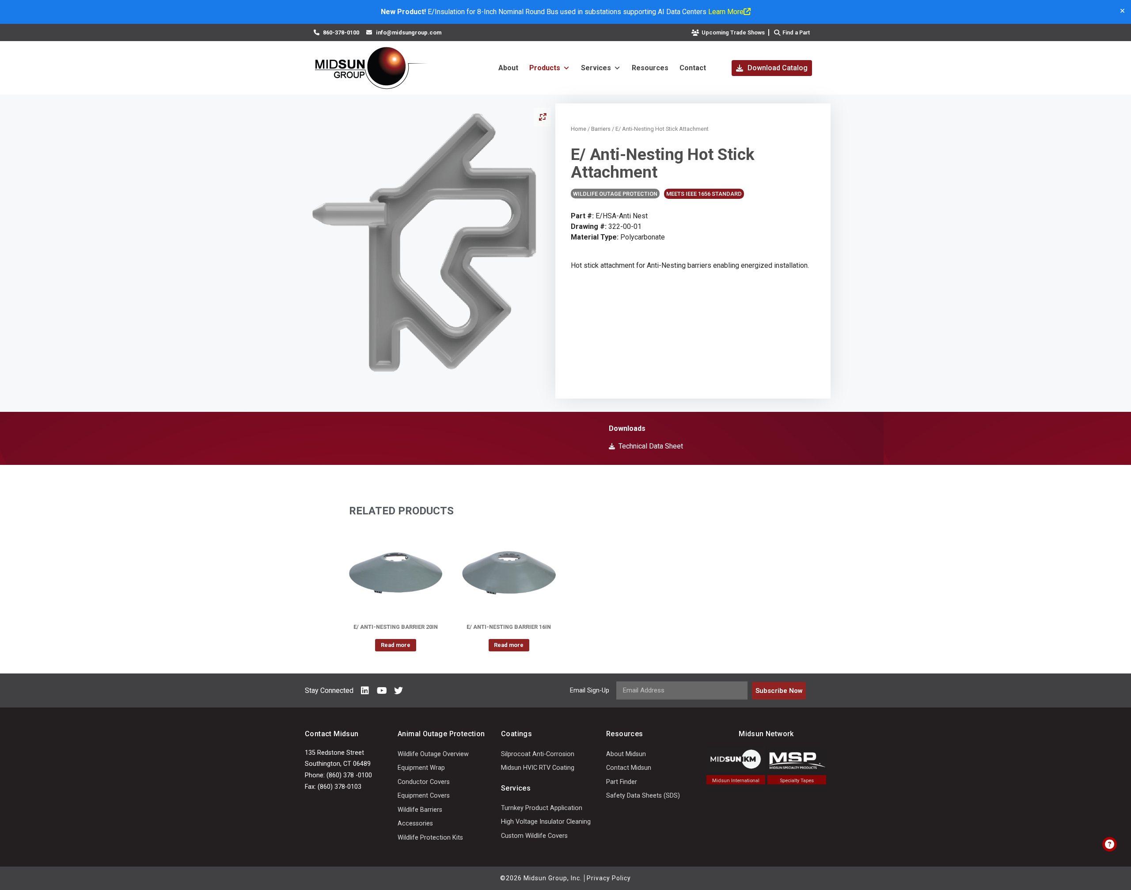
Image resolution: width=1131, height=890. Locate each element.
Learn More (726, 12)
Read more (395, 645)
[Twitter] (398, 690)
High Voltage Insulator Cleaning (546, 821)
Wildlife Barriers (420, 810)
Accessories (415, 823)
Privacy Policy (609, 878)
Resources (650, 68)
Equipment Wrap (421, 768)
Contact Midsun (628, 768)
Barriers (601, 129)
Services (596, 68)
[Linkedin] (365, 690)
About (508, 68)
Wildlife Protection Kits (430, 837)
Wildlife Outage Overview (433, 754)
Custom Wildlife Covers (534, 836)
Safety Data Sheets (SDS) (643, 795)
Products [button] (544, 68)
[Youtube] (381, 690)
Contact (692, 68)
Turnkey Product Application (541, 808)
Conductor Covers (424, 782)
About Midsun (626, 754)
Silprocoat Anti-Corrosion (537, 754)
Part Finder (621, 782)
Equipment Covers (424, 795)
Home (578, 129)
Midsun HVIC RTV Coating (537, 768)
